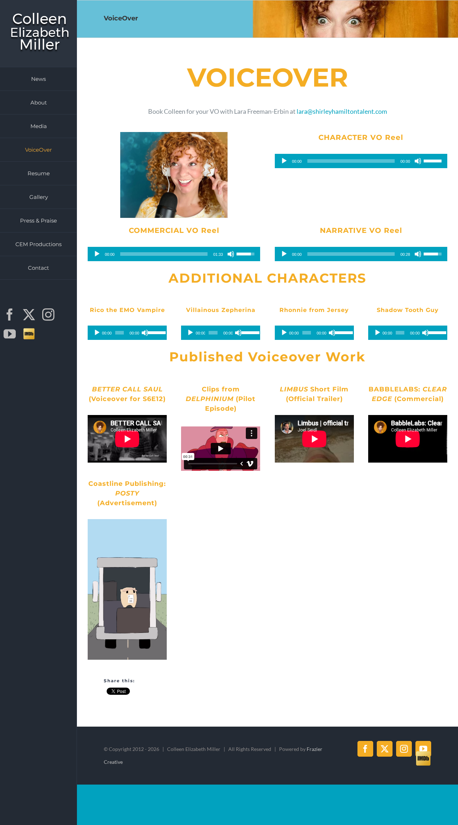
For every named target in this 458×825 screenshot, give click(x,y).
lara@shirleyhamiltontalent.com (342, 111)
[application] (361, 161)
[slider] (434, 160)
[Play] (284, 161)
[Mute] (418, 161)
